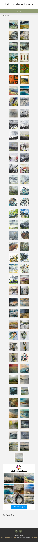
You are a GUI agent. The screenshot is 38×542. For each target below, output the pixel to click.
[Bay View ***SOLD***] (24, 391)
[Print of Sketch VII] (13, 246)
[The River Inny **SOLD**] (24, 79)
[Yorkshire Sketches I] (24, 113)
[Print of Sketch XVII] (13, 190)
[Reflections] (24, 357)
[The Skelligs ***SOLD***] (24, 379)
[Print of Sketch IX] (13, 235)
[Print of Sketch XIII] (13, 213)
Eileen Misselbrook (19, 4)
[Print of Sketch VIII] (24, 235)
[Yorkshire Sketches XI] (24, 168)
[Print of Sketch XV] (13, 202)
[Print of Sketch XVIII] (24, 179)
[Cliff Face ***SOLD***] (24, 402)
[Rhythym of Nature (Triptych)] (24, 290)
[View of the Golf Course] (13, 379)
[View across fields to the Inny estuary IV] (24, 35)
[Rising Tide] (19, 457)
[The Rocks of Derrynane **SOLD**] (24, 90)
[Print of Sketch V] (13, 257)
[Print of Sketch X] (24, 224)
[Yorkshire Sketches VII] (24, 146)
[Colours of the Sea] (13, 335)
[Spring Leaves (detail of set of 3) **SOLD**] (13, 68)
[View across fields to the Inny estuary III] (13, 35)
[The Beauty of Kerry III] (13, 313)
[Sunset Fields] (13, 368)
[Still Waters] (13, 446)
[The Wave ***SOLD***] (13, 113)
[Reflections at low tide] (24, 101)
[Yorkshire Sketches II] (13, 124)
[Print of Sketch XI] (13, 224)
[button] (9, 478)
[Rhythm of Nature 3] (13, 346)
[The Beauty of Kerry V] (13, 302)
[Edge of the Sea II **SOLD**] (24, 46)
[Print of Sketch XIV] (24, 202)
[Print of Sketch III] (13, 268)
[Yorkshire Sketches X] (13, 168)
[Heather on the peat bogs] (24, 279)
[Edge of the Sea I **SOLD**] (13, 57)
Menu (19, 11)
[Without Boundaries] (24, 368)
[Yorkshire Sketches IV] (13, 135)
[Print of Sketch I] (13, 279)
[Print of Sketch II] (24, 268)
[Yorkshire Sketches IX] (24, 157)
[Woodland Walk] (13, 402)
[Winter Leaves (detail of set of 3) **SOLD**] (13, 79)
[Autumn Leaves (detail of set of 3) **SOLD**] (24, 68)
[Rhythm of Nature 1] (13, 357)
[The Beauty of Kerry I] (13, 324)
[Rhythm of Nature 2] (24, 346)
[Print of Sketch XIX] (13, 179)
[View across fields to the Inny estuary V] (13, 46)
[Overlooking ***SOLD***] (13, 413)
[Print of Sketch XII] (24, 213)
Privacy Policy (19, 535)
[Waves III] (24, 435)
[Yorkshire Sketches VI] (13, 146)
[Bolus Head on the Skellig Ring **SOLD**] (13, 90)
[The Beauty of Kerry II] (24, 313)
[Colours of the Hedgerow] (24, 335)
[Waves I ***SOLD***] (24, 424)
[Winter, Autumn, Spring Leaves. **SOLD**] (24, 57)
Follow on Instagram (19, 507)
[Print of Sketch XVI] (24, 190)
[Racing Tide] (24, 413)
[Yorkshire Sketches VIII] (13, 157)
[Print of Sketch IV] (24, 257)
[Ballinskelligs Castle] (24, 324)
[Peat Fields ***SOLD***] (13, 101)
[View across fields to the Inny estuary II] (24, 24)
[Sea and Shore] (24, 446)
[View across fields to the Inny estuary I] (13, 24)
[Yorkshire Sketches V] (24, 135)
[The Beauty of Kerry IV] (24, 302)
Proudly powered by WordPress (8, 537)
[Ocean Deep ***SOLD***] (13, 391)
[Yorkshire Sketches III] (24, 124)
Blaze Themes (33, 537)
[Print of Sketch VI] (24, 246)
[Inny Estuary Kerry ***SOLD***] (13, 290)
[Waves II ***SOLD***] (13, 435)
